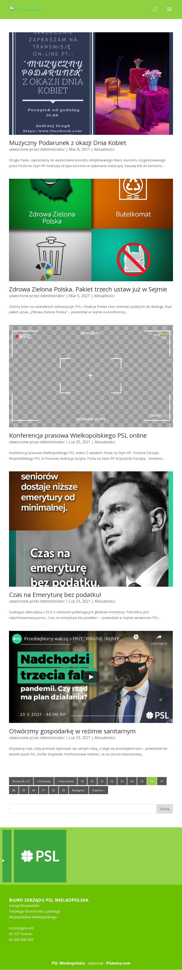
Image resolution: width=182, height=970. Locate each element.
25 (142, 781)
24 (132, 781)
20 (92, 781)
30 (33, 790)
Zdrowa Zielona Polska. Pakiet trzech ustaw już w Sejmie (88, 289)
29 (23, 790)
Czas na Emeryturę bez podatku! (55, 594)
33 (63, 790)
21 (102, 781)
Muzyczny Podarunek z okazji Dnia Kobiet (67, 142)
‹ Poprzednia (66, 781)
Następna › (78, 790)
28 (13, 790)
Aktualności (104, 149)
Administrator (52, 149)
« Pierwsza (43, 781)
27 (161, 781)
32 (53, 790)
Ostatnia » (98, 790)
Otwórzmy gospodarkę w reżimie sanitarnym (72, 731)
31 (43, 790)
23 (122, 781)
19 (82, 781)
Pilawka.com (118, 963)
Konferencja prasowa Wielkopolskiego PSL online (78, 435)
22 (112, 781)
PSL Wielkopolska (68, 963)
